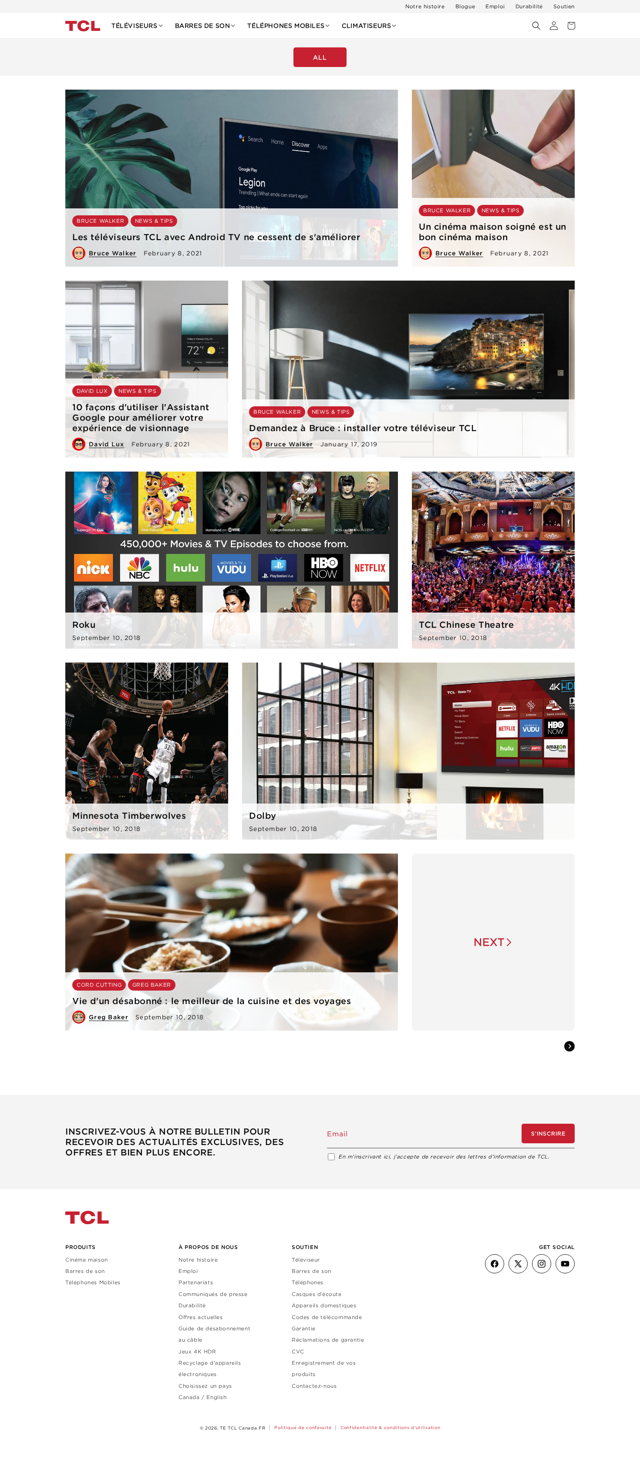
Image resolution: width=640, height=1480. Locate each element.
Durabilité (529, 6)
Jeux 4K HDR (197, 1351)
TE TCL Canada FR (242, 1428)
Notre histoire (425, 6)
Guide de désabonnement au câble (214, 1334)
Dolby (262, 815)
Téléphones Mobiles (93, 1282)
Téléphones (307, 1282)
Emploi (495, 6)
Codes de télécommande (327, 1316)
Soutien (564, 6)
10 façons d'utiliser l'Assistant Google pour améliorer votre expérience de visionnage (140, 417)
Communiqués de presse (213, 1294)
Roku (83, 624)
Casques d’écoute (317, 1294)
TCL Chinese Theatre (466, 624)
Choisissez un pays (205, 1386)
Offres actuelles (201, 1316)
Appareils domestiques (324, 1305)
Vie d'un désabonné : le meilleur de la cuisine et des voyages (211, 1001)
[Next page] (569, 1046)
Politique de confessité (302, 1427)
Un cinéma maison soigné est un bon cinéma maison (492, 231)
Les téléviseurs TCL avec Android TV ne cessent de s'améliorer (216, 237)
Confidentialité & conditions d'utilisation (390, 1427)
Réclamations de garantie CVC (328, 1345)
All (320, 57)
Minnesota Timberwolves (129, 815)
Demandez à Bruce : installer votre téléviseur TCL (362, 428)
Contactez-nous (314, 1386)
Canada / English (203, 1397)
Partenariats (196, 1282)
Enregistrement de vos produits (324, 1368)
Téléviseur (306, 1259)
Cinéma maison (86, 1259)
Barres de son (85, 1271)
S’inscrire (548, 1133)
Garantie (304, 1328)
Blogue (465, 6)
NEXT (489, 941)
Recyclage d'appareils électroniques (210, 1368)
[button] (137, 25)
